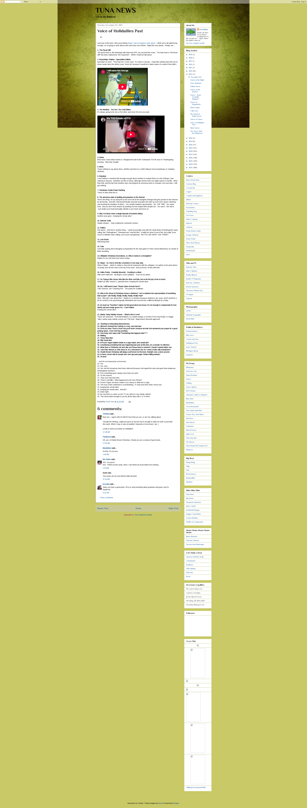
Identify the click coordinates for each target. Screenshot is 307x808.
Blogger (176, 803)
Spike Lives (190, 434)
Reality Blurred (191, 275)
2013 (191, 74)
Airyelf (160, 803)
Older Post (173, 508)
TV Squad (189, 294)
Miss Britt (189, 399)
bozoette (106, 484)
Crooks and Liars (192, 339)
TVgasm (189, 298)
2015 (191, 68)
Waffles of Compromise (194, 522)
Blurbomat (190, 367)
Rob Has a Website (193, 283)
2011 (190, 141)
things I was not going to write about (141, 43)
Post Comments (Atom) (143, 515)
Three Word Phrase (193, 243)
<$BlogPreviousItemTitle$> (196, 787)
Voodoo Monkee (192, 518)
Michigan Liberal (192, 351)
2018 (191, 58)
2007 (191, 154)
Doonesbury (190, 207)
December (195, 77)
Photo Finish (195, 108)
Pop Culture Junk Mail (194, 410)
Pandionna (107, 437)
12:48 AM (106, 432)
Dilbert (188, 200)
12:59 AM (106, 443)
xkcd (187, 254)
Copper (188, 192)
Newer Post (102, 508)
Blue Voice (190, 335)
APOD (188, 311)
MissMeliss (107, 448)
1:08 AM (106, 454)
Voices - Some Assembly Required (195, 97)
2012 (191, 138)
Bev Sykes (107, 459)
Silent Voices (195, 128)
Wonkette (189, 355)
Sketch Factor (191, 430)
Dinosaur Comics (192, 204)
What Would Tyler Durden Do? (197, 446)
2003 (191, 167)
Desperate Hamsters (193, 502)
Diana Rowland (191, 375)
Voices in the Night (197, 80)
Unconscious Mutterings (195, 544)
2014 (191, 71)
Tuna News (190, 494)
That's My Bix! (191, 438)
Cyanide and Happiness (194, 196)
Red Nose (189, 418)
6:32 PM (106, 493)
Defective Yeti (191, 371)
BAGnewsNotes (192, 331)
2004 (191, 164)
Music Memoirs (191, 536)
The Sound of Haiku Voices (196, 115)
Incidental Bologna (193, 510)
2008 (191, 151)
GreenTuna (203, 29)
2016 (191, 64)
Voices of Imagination (195, 103)
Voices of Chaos (196, 119)
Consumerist (190, 561)
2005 (191, 161)
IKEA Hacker (191, 391)
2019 (191, 55)
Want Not (189, 572)
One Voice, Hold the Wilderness (196, 132)
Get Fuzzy (190, 215)
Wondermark (190, 251)
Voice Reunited (195, 83)
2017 (190, 61)
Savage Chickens (192, 235)
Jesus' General (191, 347)
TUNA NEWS (115, 10)
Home (138, 508)
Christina (106, 414)
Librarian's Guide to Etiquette (196, 395)
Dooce (188, 379)
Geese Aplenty (191, 387)
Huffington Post (192, 343)
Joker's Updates (191, 271)
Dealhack (189, 565)
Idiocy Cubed (191, 506)
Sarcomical (190, 422)
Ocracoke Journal (192, 406)
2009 (191, 148)
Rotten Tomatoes (192, 287)
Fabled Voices (195, 86)
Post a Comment (106, 498)
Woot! (188, 576)
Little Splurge (191, 569)
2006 (191, 158)
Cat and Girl (190, 188)
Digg (188, 466)
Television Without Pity (194, 291)
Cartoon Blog (191, 184)
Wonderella (190, 247)
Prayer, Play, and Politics (195, 414)
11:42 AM (106, 479)
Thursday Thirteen (192, 540)
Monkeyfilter (190, 478)
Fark (187, 470)
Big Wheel (189, 498)
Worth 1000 (190, 319)
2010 (191, 145)
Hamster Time (191, 267)
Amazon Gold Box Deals (195, 557)
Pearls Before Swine (193, 231)
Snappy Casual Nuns (193, 514)
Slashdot (189, 482)
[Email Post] (129, 402)
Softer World (190, 239)
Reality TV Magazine (193, 279)
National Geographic (193, 315)
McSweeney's (191, 474)
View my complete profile (195, 43)
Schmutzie (190, 426)
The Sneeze (190, 442)
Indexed (189, 223)
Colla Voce (194, 111)
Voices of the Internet (195, 91)
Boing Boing (190, 462)
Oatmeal (189, 227)
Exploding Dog (191, 211)
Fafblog (189, 383)
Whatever (189, 450)
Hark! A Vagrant (192, 219)
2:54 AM (106, 468)
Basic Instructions (192, 180)
